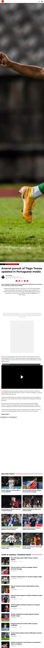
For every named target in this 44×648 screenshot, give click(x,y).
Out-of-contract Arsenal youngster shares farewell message (31, 491)
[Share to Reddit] (25, 281)
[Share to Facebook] (16, 281)
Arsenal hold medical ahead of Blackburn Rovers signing (9, 528)
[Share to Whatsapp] (22, 281)
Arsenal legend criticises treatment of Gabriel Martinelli (11, 510)
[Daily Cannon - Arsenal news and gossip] (2, 1)
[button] (39, 1)
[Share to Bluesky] (19, 281)
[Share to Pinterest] (27, 281)
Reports (3, 356)
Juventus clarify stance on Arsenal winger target (26, 576)
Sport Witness (4, 392)
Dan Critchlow (9, 275)
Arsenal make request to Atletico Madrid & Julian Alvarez (31, 528)
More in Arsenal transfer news (16, 555)
